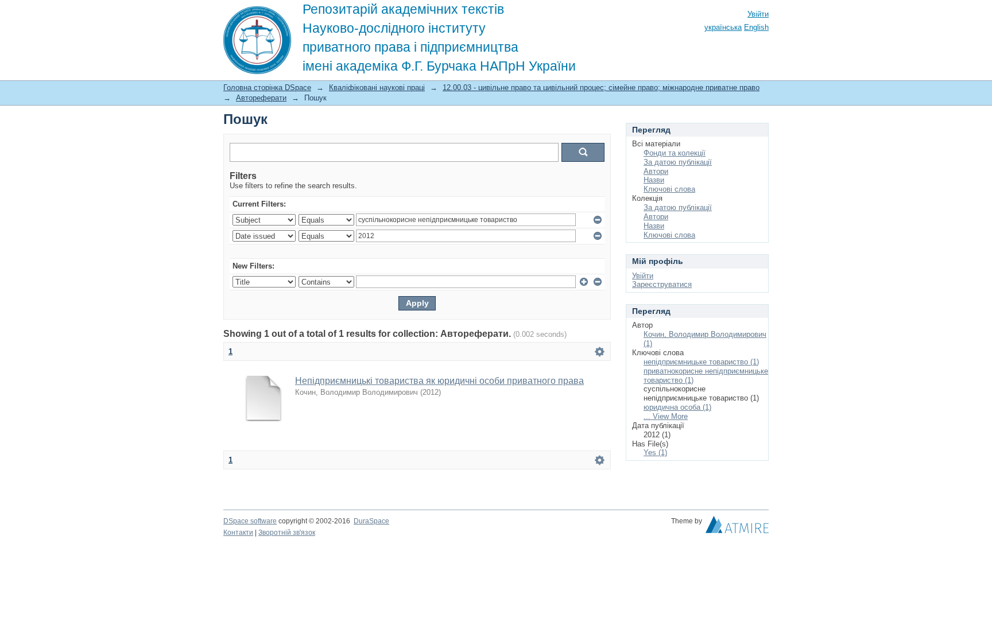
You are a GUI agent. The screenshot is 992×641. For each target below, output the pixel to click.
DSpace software (250, 521)
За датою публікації (678, 162)
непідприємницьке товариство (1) (701, 362)
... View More (666, 416)
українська (723, 27)
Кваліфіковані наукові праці (377, 87)
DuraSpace (371, 521)
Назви (654, 180)
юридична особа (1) (677, 407)
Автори (656, 171)
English (756, 27)
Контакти (238, 533)
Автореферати (261, 98)
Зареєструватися (662, 284)
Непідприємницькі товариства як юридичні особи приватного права (439, 381)
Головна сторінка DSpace (267, 87)
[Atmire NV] (737, 527)
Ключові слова (669, 189)
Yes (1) (655, 452)
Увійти (758, 14)
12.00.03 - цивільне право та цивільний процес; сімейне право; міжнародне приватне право (601, 87)
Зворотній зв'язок (286, 533)
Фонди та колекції (675, 153)
